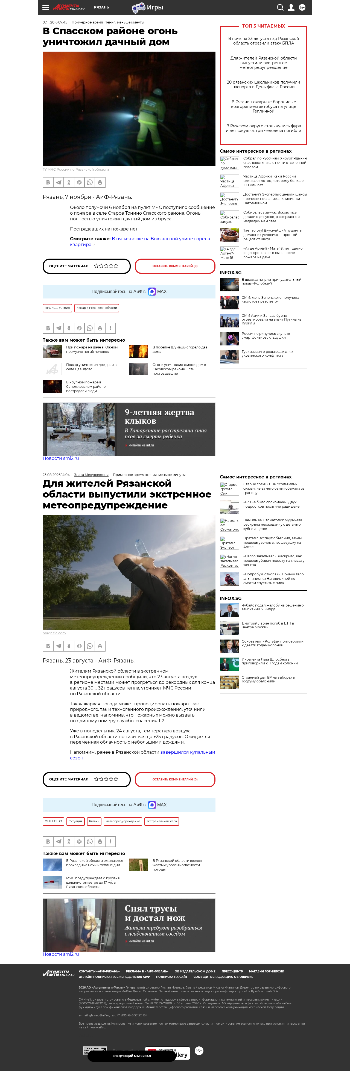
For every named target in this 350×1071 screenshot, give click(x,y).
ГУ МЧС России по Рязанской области (76, 169)
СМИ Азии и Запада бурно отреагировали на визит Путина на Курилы (272, 319)
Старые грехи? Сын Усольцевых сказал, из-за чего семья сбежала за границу (274, 488)
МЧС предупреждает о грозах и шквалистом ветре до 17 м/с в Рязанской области (93, 882)
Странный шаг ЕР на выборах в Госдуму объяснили (268, 679)
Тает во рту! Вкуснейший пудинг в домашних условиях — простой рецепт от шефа (272, 234)
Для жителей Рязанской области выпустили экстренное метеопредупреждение (264, 63)
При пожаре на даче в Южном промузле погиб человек (92, 349)
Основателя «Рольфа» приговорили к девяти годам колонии (273, 643)
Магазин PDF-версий (266, 971)
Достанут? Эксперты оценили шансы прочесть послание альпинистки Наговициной (275, 198)
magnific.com (54, 633)
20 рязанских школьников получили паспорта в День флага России (263, 84)
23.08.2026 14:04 (56, 475)
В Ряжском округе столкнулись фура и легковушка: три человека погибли (263, 128)
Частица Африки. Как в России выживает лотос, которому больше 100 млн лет (273, 180)
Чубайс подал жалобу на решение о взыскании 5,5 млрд (273, 607)
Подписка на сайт (171, 977)
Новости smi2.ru (61, 458)
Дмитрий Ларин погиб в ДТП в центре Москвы (268, 625)
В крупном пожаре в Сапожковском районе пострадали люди (86, 386)
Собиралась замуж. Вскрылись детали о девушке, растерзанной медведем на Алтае (271, 216)
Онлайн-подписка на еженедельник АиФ (114, 977)
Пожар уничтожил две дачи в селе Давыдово (91, 367)
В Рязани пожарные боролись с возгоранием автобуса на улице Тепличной (263, 107)
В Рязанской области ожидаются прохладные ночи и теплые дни (94, 863)
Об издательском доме (195, 971)
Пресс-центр (232, 971)
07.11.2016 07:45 (55, 22)
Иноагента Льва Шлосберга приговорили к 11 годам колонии (270, 661)
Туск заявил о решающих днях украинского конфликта (267, 353)
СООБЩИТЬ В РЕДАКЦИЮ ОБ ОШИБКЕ (223, 977)
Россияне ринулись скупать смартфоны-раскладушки (266, 335)
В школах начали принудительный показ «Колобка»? (271, 281)
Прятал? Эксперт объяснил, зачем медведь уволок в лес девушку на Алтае (272, 542)
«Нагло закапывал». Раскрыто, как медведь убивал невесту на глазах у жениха (274, 560)
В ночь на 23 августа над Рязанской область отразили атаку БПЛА (263, 41)
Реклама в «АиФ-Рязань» (147, 971)
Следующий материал (132, 1056)
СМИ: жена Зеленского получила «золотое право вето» (270, 299)
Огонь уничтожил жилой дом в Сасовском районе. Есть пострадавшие (179, 369)
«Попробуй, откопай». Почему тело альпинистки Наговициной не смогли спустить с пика (273, 578)
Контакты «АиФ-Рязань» (99, 971)
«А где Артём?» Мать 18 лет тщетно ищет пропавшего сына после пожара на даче (273, 252)
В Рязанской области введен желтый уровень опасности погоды (177, 865)
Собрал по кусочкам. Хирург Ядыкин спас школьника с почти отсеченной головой (275, 162)
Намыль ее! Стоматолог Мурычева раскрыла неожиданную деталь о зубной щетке (272, 524)
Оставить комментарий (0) (175, 266)
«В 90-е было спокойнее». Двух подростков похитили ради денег (272, 504)
